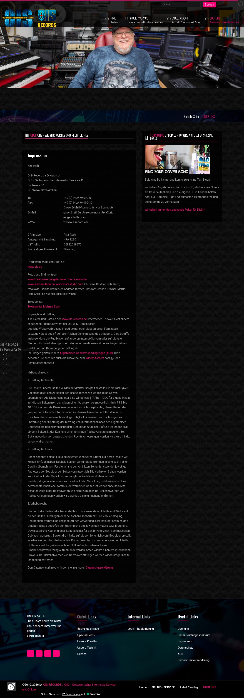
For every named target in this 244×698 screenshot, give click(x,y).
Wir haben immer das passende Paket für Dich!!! (175, 209)
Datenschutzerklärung (99, 567)
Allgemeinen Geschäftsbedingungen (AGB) (86, 353)
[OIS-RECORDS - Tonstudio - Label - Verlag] (38, 18)
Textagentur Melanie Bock (44, 306)
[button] (141, 18)
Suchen (209, 4)
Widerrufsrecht (95, 358)
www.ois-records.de (74, 319)
